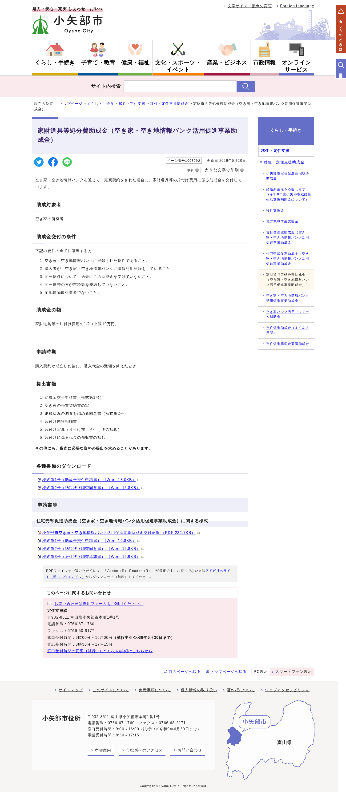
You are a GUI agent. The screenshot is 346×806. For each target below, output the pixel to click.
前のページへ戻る (185, 672)
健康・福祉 (135, 62)
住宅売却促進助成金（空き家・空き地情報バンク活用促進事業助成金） (287, 258)
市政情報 (264, 62)
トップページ (71, 104)
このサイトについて (111, 690)
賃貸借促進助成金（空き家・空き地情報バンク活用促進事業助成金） (287, 237)
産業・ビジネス (227, 62)
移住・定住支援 (132, 104)
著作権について (241, 690)
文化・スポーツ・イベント (178, 66)
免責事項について (155, 690)
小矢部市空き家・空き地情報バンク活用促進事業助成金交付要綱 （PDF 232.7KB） (119, 533)
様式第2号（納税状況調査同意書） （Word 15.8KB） (91, 488)
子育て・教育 (98, 62)
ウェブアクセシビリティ (287, 690)
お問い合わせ (190, 750)
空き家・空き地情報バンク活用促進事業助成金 (287, 298)
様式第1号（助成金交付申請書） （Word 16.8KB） (89, 541)
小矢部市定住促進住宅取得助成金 (287, 175)
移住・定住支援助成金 (169, 104)
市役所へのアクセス (144, 750)
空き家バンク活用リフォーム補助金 (287, 314)
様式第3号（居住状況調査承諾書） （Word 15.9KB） (91, 557)
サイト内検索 (106, 86)
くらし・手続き (55, 62)
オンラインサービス (296, 66)
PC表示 (261, 672)
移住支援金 (275, 210)
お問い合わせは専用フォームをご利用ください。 (98, 604)
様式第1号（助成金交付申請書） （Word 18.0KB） (89, 480)
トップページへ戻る (228, 672)
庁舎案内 (103, 750)
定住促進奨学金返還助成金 (287, 344)
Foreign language (297, 6)
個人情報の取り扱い (199, 690)
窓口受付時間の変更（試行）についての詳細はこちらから (100, 651)
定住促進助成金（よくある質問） (287, 330)
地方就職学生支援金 (282, 221)
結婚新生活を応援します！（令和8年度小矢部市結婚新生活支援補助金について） (288, 194)
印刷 (190, 170)
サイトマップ (71, 690)
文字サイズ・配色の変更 (250, 6)
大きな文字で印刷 (222, 170)
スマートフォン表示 (293, 672)
